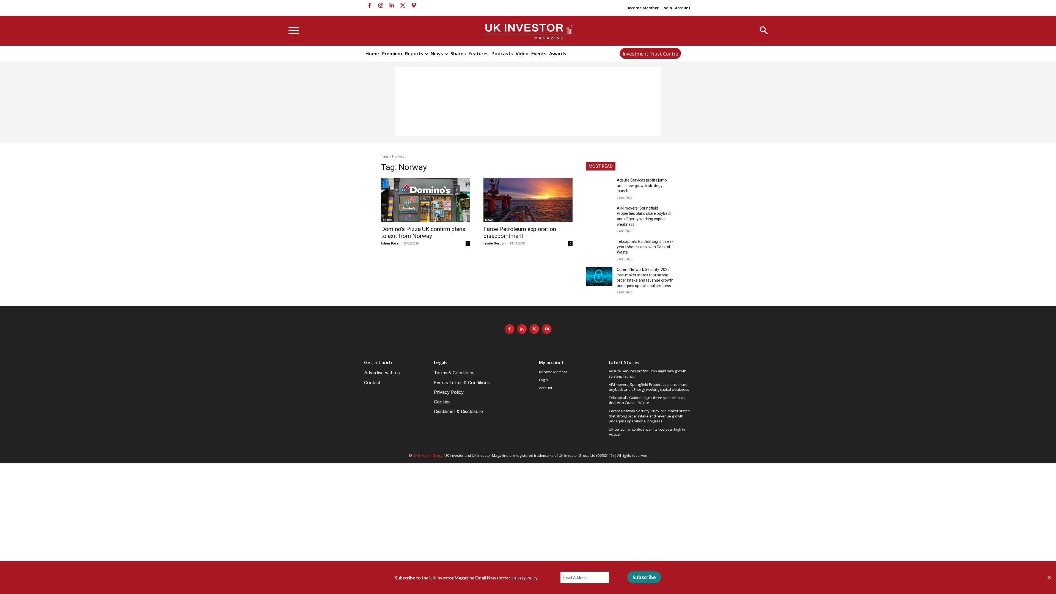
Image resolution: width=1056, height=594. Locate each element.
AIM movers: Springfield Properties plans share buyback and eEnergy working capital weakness (649, 387)
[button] (763, 31)
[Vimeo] (413, 5)
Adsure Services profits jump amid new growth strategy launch (642, 185)
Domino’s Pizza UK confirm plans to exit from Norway (423, 232)
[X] (402, 5)
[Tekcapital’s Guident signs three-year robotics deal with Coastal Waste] (599, 248)
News (489, 220)
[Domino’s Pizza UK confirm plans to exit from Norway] (425, 200)
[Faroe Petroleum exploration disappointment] (528, 200)
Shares (387, 220)
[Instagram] (380, 5)
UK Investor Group (428, 455)
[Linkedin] (391, 5)
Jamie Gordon (494, 243)
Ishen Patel (390, 243)
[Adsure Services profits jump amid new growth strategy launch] (599, 187)
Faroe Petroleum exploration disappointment (519, 232)
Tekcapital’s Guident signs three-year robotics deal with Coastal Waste (645, 246)
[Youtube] (546, 329)
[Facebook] (369, 5)
